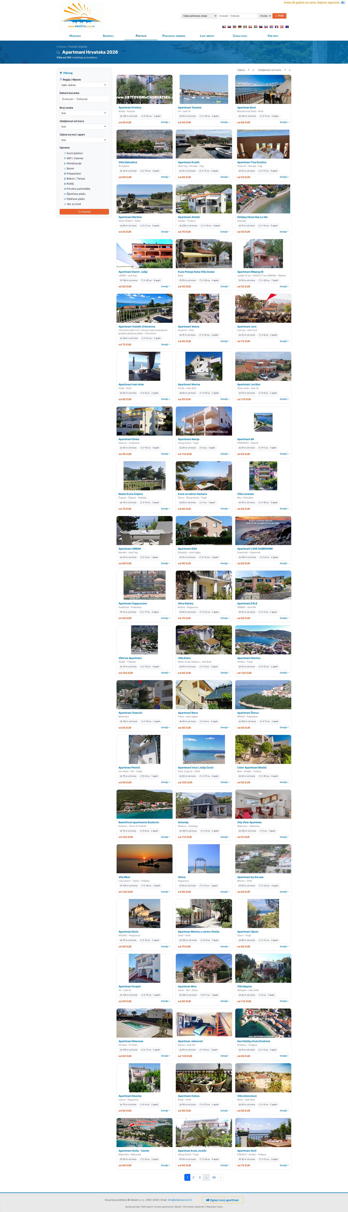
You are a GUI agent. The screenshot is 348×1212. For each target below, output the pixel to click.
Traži (280, 15)
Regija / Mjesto (72, 79)
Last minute (207, 35)
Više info (273, 35)
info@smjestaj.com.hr (180, 1199)
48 (214, 1177)
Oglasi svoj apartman (224, 1200)
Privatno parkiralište (78, 188)
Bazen (70, 168)
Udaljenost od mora (72, 121)
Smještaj (108, 35)
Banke (178, 1206)
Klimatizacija (74, 163)
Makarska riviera (214, 1206)
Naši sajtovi (147, 1206)
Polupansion (74, 173)
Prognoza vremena (173, 35)
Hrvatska (75, 35)
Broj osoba (66, 107)
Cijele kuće (240, 35)
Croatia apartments (163, 1206)
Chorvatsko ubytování (194, 1206)
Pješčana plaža (76, 198)
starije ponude (132, 1206)
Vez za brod (74, 203)
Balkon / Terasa (76, 178)
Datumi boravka (69, 92)
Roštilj (70, 183)
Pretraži (141, 35)
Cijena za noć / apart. (72, 134)
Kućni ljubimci (75, 153)
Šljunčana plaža (76, 193)
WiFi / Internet (75, 158)
